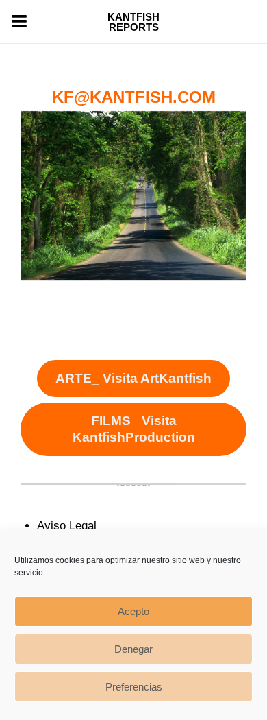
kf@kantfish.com (134, 97)
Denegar (133, 649)
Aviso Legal (67, 525)
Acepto (133, 611)
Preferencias (133, 687)
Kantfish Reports (133, 22)
